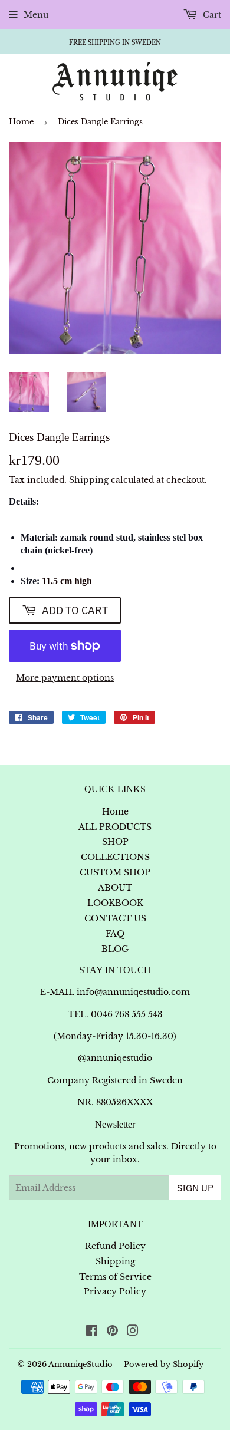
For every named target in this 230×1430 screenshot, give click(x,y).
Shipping (89, 480)
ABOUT (115, 887)
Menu (36, 14)
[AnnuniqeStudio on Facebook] (92, 1332)
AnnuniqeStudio (80, 1364)
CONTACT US (115, 918)
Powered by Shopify (163, 1364)
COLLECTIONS (115, 857)
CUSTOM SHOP (115, 872)
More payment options (65, 678)
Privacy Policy (115, 1291)
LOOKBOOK (115, 903)
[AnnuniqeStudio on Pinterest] (112, 1332)
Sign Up (195, 1188)
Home (21, 122)
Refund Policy (115, 1246)
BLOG (115, 949)
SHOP (115, 841)
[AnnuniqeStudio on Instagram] (133, 1332)
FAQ (115, 933)
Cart (211, 14)
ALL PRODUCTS (115, 827)
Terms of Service (115, 1276)
